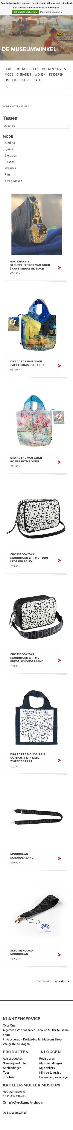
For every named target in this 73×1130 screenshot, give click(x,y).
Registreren (47, 1058)
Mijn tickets (47, 1068)
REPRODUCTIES (28, 69)
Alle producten (13, 1058)
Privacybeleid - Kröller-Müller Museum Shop (32, 1039)
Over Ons (9, 1025)
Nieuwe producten (15, 1063)
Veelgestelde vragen (16, 1044)
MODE (9, 74)
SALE (37, 80)
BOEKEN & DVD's (54, 69)
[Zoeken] (5, 86)
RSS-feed (9, 1077)
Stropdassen (13, 180)
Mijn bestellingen (50, 1063)
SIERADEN (24, 74)
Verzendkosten (62, 981)
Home (9, 69)
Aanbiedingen (12, 1068)
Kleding (10, 142)
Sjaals (9, 149)
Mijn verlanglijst (50, 1072)
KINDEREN (56, 74)
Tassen (25, 106)
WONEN (40, 74)
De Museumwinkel (15, 1112)
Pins (7, 174)
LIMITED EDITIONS (17, 80)
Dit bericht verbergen (25, 12)
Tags (6, 1072)
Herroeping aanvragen (54, 1077)
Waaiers (10, 168)
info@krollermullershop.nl (25, 1102)
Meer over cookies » (51, 12)
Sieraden (11, 155)
